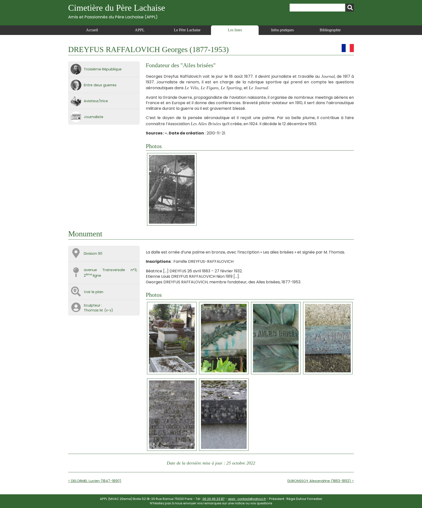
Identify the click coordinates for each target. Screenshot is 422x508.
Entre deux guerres (100, 85)
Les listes (235, 30)
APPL (140, 30)
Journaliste (93, 116)
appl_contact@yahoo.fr (247, 499)
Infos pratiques (282, 30)
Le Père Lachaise (187, 30)
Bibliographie (330, 30)
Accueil (92, 30)
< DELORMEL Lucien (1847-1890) (94, 480)
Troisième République (103, 69)
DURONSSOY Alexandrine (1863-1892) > (320, 480)
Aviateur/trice (96, 101)
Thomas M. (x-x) (98, 310)
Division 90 (93, 253)
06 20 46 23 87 (213, 499)
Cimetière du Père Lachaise (116, 11)
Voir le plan (93, 291)
